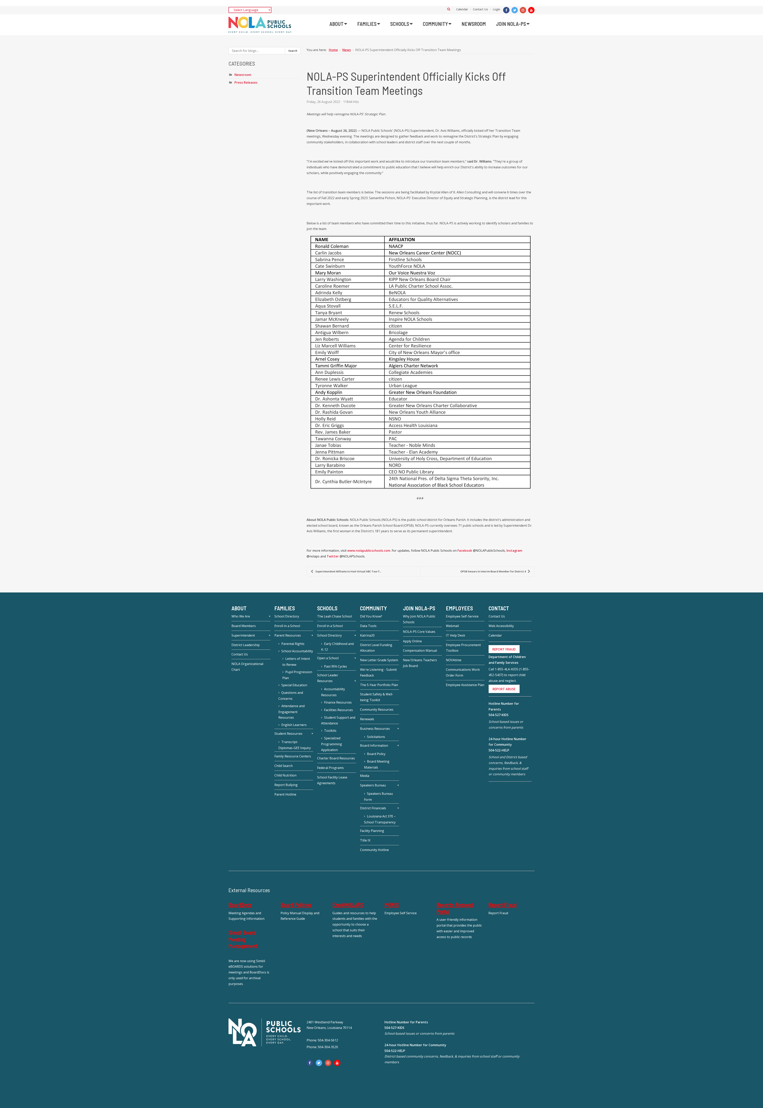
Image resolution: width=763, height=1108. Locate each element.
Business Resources (375, 728)
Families (284, 608)
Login (496, 9)
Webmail (452, 626)
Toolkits (330, 730)
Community (373, 608)
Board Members (243, 626)
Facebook (464, 550)
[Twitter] (514, 10)
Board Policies (296, 904)
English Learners (294, 725)
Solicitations (376, 737)
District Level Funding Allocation (376, 648)
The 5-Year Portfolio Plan (379, 685)
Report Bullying (286, 785)
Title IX (365, 840)
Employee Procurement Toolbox (463, 648)
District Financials (373, 808)
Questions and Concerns (290, 695)
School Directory (286, 616)
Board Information (374, 745)
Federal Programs (330, 768)
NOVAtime (453, 660)
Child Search (283, 766)
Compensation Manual (420, 650)
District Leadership (245, 645)
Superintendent (243, 635)
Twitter (333, 556)
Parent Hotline (285, 794)
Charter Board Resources (336, 758)
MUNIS (391, 904)
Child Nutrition (285, 775)
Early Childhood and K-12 (337, 647)
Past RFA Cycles (335, 666)
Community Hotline (374, 850)
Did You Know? (371, 616)
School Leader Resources (327, 678)
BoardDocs (240, 904)
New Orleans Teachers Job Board (420, 663)
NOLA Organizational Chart (247, 667)
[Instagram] (523, 10)
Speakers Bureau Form (378, 796)
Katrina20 (367, 635)
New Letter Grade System (379, 660)
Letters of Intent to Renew (296, 661)
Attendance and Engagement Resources (291, 712)
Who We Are (240, 616)
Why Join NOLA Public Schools (419, 619)
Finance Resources (338, 702)
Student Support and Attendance (338, 720)
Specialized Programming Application (331, 744)
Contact (499, 608)
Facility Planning (372, 831)
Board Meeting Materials (376, 764)
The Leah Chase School (334, 616)
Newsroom (242, 75)
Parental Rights (292, 644)
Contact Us (480, 9)
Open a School (328, 658)
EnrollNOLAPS (347, 904)
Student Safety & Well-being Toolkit (376, 697)
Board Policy (376, 754)
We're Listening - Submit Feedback (378, 672)
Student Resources (288, 733)
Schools (327, 608)
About (239, 608)
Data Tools (368, 626)
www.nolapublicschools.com (368, 550)
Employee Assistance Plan (465, 685)
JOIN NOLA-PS (419, 608)
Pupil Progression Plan (297, 675)
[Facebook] (506, 10)
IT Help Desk (455, 635)
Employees (459, 608)
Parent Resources (287, 635)
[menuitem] (338, 23)
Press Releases (246, 82)
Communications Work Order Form (463, 672)
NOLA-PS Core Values (419, 631)
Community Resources (376, 709)
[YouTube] (531, 10)
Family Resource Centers (292, 756)
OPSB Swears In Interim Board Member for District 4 (493, 571)
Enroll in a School (287, 626)
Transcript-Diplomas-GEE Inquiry (294, 745)
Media (364, 776)
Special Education (294, 685)
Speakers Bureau (373, 785)
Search (448, 9)
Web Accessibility (501, 626)
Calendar (462, 9)
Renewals (367, 719)
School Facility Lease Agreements (332, 780)
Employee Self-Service (462, 616)
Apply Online (412, 641)
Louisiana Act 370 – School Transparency (380, 819)
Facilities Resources (338, 710)
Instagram (514, 550)
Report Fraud (502, 904)
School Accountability (297, 651)
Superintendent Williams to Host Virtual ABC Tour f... (348, 571)
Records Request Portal (455, 908)
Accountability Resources (333, 692)
